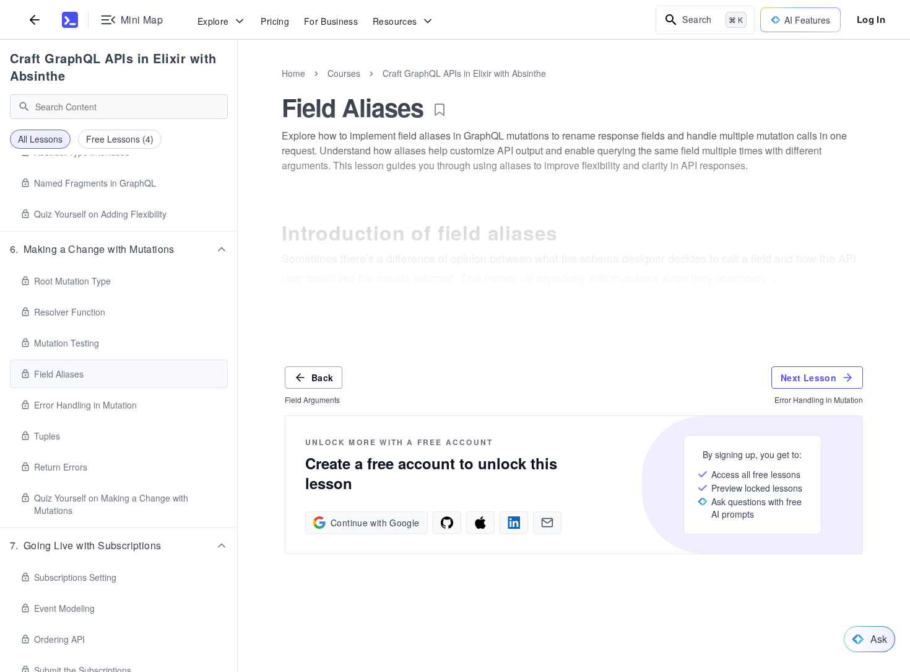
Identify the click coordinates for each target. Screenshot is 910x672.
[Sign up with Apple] (480, 522)
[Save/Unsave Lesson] (439, 110)
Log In (871, 19)
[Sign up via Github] (447, 522)
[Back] (35, 19)
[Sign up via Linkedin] (514, 522)
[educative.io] (70, 20)
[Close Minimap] (237, 86)
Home (293, 73)
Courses (343, 73)
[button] (119, 249)
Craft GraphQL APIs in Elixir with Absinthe (113, 66)
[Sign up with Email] (547, 522)
